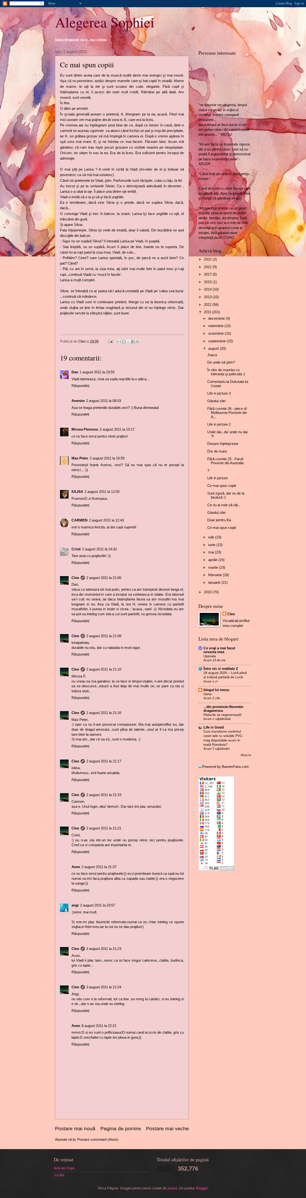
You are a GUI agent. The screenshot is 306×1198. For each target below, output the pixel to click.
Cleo (75, 578)
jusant (172, 1188)
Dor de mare (217, 451)
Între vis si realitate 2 (220, 669)
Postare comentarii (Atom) (97, 1139)
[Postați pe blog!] (123, 341)
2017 (208, 274)
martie (213, 567)
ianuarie (214, 582)
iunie (212, 545)
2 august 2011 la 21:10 (103, 669)
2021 (208, 267)
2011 (208, 312)
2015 (208, 282)
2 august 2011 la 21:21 (103, 828)
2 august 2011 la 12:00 (102, 492)
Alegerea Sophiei (104, 21)
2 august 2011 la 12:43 (106, 520)
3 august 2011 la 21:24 (103, 987)
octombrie (216, 333)
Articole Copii (64, 1168)
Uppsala (209, 656)
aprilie (213, 560)
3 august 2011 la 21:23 (103, 949)
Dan (74, 372)
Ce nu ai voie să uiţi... (223, 505)
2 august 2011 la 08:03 (103, 401)
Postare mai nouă (75, 1128)
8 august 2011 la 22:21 (99, 1026)
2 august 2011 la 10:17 (117, 429)
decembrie (217, 318)
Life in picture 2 (219, 424)
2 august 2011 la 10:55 (107, 458)
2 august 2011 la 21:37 (99, 867)
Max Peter (79, 458)
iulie (211, 537)
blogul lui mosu (216, 690)
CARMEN (79, 520)
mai (211, 552)
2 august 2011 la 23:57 (97, 905)
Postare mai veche (167, 1128)
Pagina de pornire (120, 1128)
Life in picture (217, 478)
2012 (208, 305)
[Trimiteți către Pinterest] (137, 341)
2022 (208, 259)
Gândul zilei (216, 401)
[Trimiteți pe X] (128, 341)
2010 (208, 592)
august (214, 348)
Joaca (212, 355)
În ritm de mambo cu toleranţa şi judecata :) (226, 372)
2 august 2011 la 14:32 (99, 549)
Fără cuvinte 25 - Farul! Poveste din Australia (225, 461)
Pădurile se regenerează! (222, 715)
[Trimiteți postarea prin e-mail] (109, 341)
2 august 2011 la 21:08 (103, 636)
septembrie (217, 341)
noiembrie (216, 326)
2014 (208, 289)
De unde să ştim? (221, 362)
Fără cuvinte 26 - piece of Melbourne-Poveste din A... (227, 413)
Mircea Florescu (84, 429)
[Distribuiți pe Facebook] (133, 341)
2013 (208, 297)
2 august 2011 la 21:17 (103, 761)
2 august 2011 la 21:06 (103, 578)
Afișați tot (245, 755)
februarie (215, 575)
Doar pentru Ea (219, 520)
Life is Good (213, 727)
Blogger (202, 1188)
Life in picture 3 (219, 393)
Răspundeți (80, 386)
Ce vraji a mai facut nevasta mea (219, 650)
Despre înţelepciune (222, 444)
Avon (75, 867)
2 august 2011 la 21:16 (103, 713)
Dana (207, 694)
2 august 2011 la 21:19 (103, 795)
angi (75, 905)
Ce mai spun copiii (221, 486)
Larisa (89, 169)
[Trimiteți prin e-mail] (119, 341)
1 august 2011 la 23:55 (97, 372)
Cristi (76, 549)
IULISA (77, 492)
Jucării (59, 1175)
